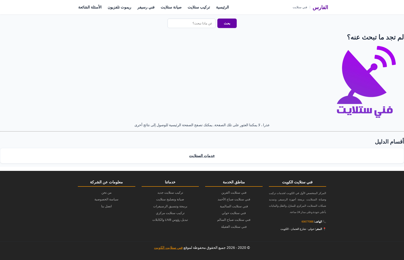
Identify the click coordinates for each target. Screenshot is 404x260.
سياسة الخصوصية (106, 199)
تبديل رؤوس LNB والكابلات (170, 219)
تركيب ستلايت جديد (170, 192)
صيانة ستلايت (171, 6)
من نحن (106, 192)
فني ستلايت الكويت (168, 247)
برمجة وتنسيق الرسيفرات (170, 206)
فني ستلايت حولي (234, 213)
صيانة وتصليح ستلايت (170, 199)
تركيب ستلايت (199, 6)
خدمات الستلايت (202, 155)
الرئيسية (222, 6)
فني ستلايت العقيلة (234, 226)
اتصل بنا (106, 206)
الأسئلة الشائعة (90, 6)
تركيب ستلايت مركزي (170, 213)
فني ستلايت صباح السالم (233, 219)
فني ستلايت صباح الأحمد (234, 199)
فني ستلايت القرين (233, 192)
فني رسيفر (146, 6)
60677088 (307, 221)
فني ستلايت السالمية (234, 206)
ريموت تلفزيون (119, 6)
